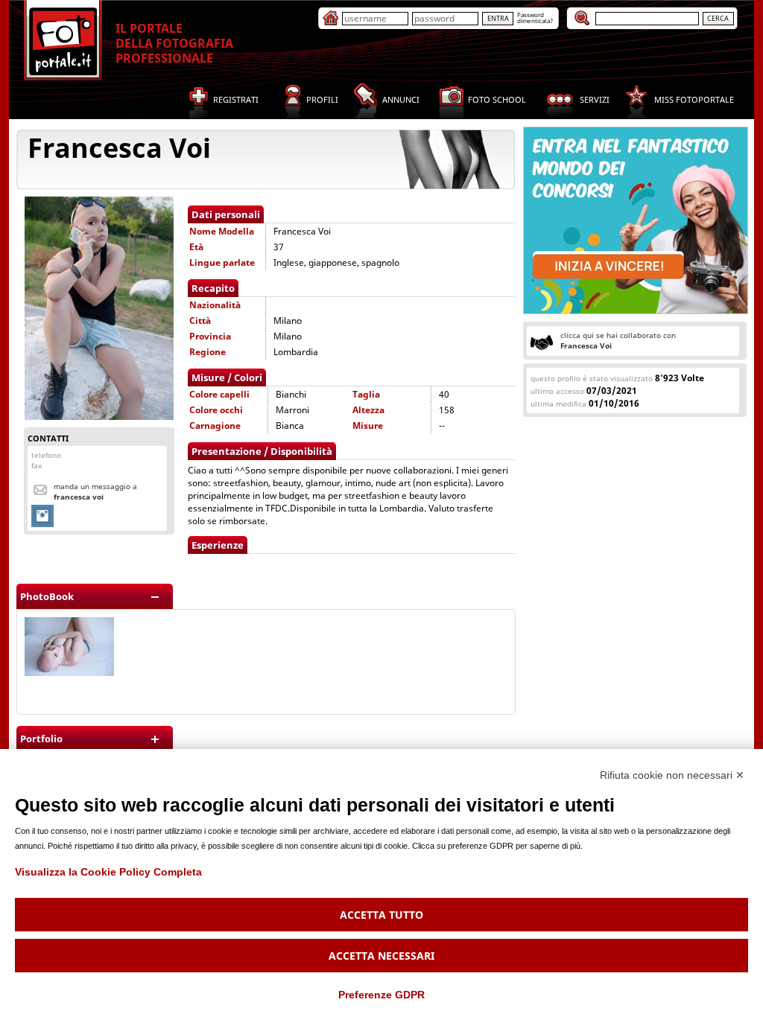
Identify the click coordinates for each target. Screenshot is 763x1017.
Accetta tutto (381, 915)
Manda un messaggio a (95, 491)
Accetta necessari (381, 956)
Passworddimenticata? (535, 17)
